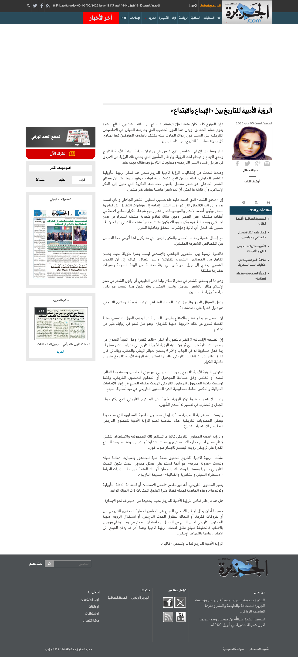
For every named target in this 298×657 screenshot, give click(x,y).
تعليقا (62, 180)
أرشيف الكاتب (252, 181)
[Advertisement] (149, 63)
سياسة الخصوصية (233, 649)
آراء (174, 18)
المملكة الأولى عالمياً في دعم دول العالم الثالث (63, 344)
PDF (124, 18)
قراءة (82, 180)
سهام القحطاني (252, 170)
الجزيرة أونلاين (140, 597)
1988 (40, 310)
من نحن (259, 592)
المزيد (152, 18)
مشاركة (40, 180)
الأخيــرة (164, 18)
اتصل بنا (94, 592)
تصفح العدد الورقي (60, 199)
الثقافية (195, 18)
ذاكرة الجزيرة (61, 300)
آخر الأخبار (101, 18)
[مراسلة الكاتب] (267, 163)
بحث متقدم (35, 563)
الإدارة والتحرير (90, 599)
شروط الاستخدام (259, 649)
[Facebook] (41, 6)
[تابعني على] (258, 163)
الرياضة (183, 18)
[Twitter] (35, 6)
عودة (191, 5)
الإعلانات (135, 18)
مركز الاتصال (91, 620)
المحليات (208, 18)
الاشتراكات (92, 613)
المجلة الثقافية (117, 597)
